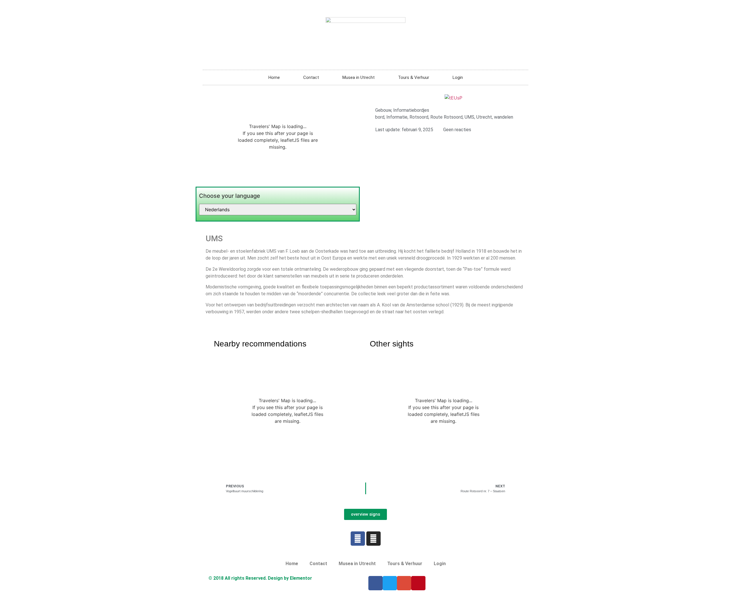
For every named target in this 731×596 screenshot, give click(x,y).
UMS (469, 117)
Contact (311, 77)
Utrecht (484, 117)
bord (379, 117)
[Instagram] (373, 538)
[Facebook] (358, 538)
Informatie (396, 117)
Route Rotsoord (446, 117)
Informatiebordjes (411, 110)
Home (274, 77)
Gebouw (383, 110)
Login (458, 77)
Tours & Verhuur (413, 77)
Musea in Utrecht (358, 77)
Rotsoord (418, 117)
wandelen (503, 117)
